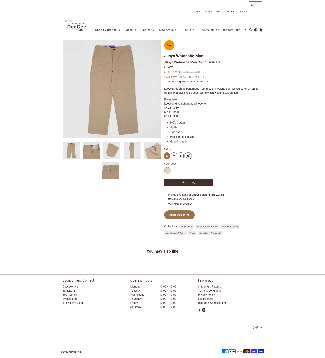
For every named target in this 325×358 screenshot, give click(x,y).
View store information (180, 204)
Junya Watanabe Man (183, 56)
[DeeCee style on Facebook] (199, 310)
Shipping (181, 81)
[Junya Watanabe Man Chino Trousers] (112, 89)
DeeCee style (74, 352)
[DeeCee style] (75, 26)
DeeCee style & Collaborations (220, 30)
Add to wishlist (177, 214)
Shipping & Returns (209, 286)
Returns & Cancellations (212, 302)
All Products (186, 226)
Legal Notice (205, 298)
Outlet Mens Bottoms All (210, 233)
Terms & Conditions (209, 290)
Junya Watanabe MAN (207, 226)
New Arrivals (167, 30)
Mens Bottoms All (230, 226)
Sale (188, 30)
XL (188, 154)
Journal (196, 11)
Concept (230, 11)
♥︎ (245, 30)
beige (167, 170)
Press (219, 11)
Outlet (192, 233)
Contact (243, 11)
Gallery (208, 11)
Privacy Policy (206, 294)
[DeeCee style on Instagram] (203, 310)
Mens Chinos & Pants (175, 233)
